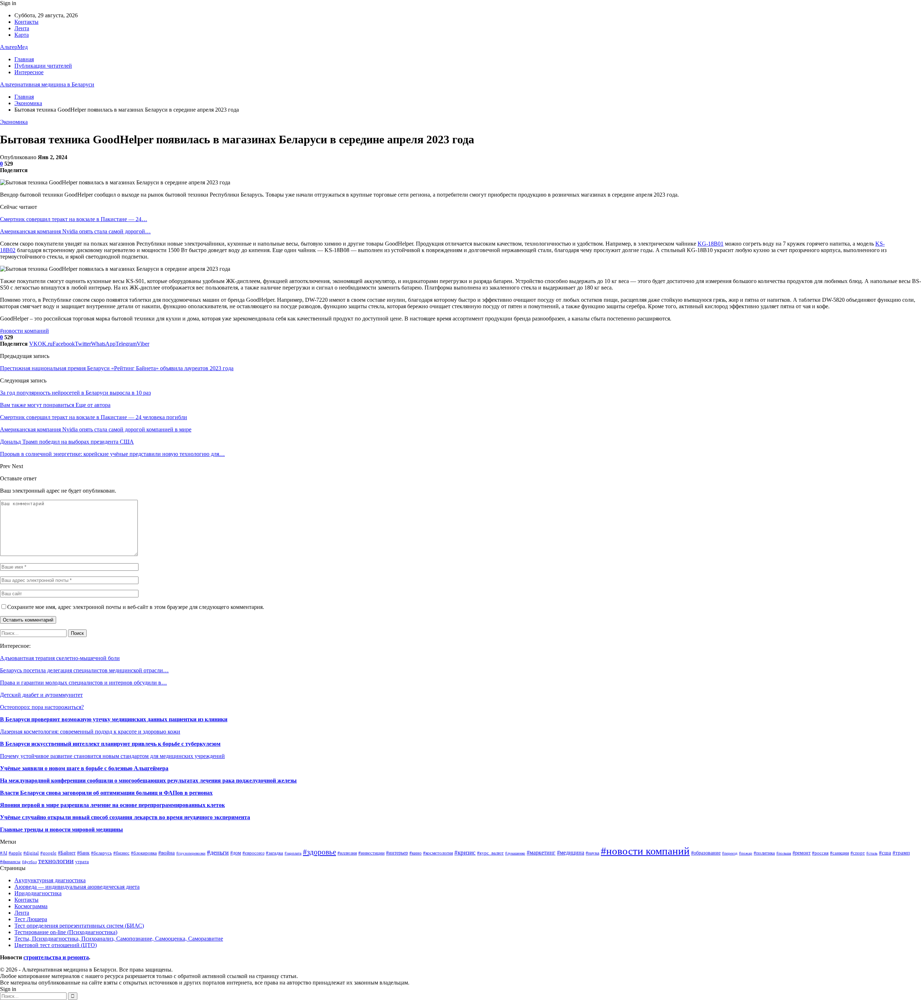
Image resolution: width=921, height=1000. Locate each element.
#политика (764, 853)
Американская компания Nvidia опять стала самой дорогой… (75, 231)
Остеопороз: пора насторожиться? (42, 707)
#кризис (465, 852)
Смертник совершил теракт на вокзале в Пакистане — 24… (73, 219)
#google (48, 853)
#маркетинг (541, 852)
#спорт (857, 853)
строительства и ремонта (56, 957)
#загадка (274, 853)
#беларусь (101, 853)
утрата (82, 861)
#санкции (839, 853)
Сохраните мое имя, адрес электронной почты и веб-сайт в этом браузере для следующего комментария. (135, 607)
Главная (24, 59)
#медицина (570, 852)
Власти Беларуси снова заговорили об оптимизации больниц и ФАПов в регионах (106, 793)
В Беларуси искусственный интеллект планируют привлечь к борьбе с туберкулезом (110, 744)
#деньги (218, 852)
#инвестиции (371, 853)
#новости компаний (24, 331)
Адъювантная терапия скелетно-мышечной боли (60, 658)
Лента (21, 28)
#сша (885, 852)
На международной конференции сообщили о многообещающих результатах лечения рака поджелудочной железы (148, 780)
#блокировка (144, 853)
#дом (235, 853)
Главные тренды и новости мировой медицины (61, 829)
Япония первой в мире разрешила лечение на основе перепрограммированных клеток (112, 805)
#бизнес (121, 853)
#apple (15, 853)
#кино (415, 853)
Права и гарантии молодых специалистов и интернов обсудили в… (83, 683)
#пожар (745, 853)
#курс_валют (490, 853)
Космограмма (30, 906)
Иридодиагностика (38, 893)
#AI (3, 853)
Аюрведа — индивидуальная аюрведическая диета (77, 887)
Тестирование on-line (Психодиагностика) (65, 932)
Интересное (29, 72)
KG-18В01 (710, 244)
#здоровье (319, 852)
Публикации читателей (43, 66)
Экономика (14, 122)
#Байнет (67, 853)
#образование (706, 853)
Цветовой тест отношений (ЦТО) (55, 945)
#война (166, 852)
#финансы (10, 861)
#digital (31, 853)
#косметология (438, 853)
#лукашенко (515, 853)
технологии (56, 861)
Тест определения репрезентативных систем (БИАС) (79, 926)
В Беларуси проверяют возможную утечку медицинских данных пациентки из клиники (113, 719)
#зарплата (293, 853)
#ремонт (802, 853)
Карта (21, 35)
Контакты (26, 22)
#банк (83, 853)
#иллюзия (347, 853)
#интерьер (397, 853)
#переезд (730, 853)
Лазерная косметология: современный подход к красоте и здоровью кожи (90, 731)
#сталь (871, 853)
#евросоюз (253, 853)
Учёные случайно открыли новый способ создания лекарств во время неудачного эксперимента (125, 817)
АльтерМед (14, 47)
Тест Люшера (30, 919)
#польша (783, 853)
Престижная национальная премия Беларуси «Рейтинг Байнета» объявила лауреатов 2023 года (116, 368)
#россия (820, 853)
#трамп (901, 852)
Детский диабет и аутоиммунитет (41, 695)
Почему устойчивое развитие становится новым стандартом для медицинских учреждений (112, 756)
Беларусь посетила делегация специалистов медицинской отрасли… (84, 670)
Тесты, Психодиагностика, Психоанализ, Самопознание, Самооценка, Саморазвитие (118, 939)
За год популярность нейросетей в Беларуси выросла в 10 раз (75, 393)
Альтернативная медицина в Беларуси (47, 84)
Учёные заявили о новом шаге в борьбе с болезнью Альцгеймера (84, 768)
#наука (592, 853)
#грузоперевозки (190, 853)
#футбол (29, 862)
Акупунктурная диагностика (50, 880)
